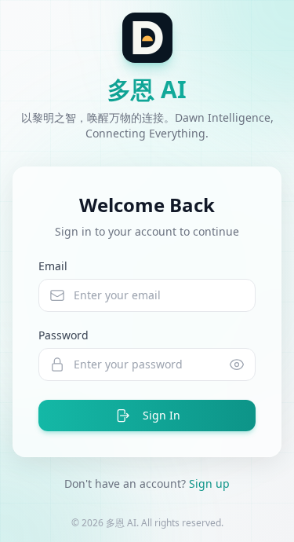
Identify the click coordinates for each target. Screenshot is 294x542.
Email (52, 265)
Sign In (161, 415)
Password (63, 335)
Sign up (209, 483)
